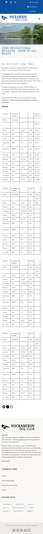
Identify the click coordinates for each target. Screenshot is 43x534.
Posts (4, 490)
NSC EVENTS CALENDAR (33, 9)
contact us (22, 439)
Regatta (30, 511)
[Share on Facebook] (4, 406)
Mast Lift (6, 511)
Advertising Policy (8, 481)
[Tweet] (7, 406)
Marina (6, 508)
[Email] (11, 406)
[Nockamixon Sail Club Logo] (14, 18)
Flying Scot (19, 504)
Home (4, 476)
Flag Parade (7, 504)
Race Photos (19, 511)
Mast (32, 508)
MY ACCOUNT (34, 2)
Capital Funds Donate (9, 485)
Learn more (6, 461)
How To (31, 504)
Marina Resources (19, 508)
